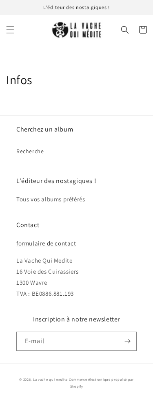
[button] (10, 30)
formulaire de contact (46, 243)
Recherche (30, 151)
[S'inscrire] (127, 341)
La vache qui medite (50, 379)
